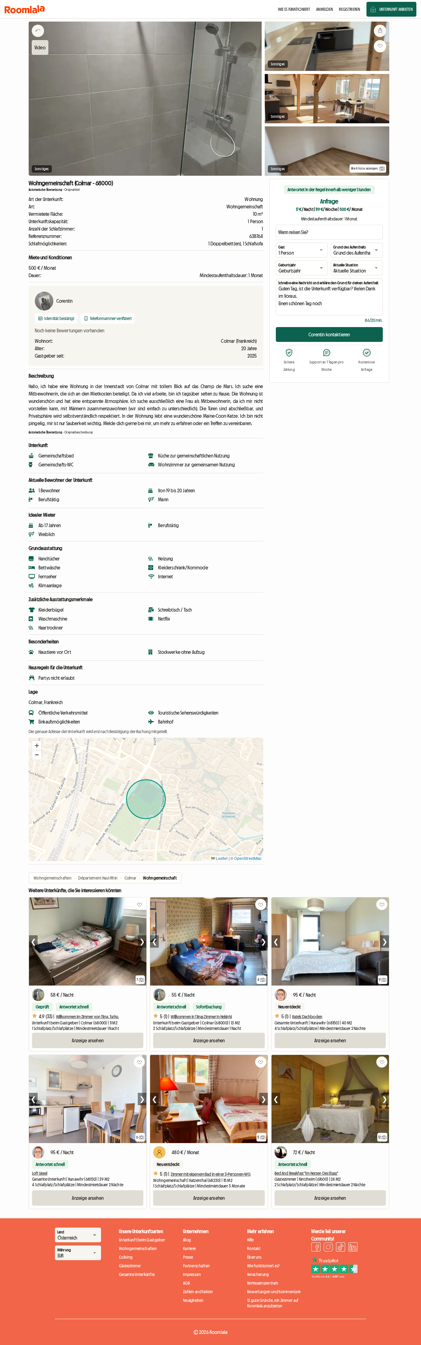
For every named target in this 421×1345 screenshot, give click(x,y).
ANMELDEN (324, 9)
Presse (188, 1257)
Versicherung (258, 1274)
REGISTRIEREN (349, 9)
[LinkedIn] (353, 1247)
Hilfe (250, 1240)
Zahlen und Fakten (198, 1292)
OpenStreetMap (247, 858)
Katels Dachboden (307, 1017)
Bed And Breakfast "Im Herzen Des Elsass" (306, 1173)
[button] (36, 745)
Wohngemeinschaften (138, 1248)
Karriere (189, 1248)
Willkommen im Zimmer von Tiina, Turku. (87, 1017)
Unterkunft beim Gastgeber (142, 1240)
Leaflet (221, 858)
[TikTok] (340, 1247)
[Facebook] (316, 1247)
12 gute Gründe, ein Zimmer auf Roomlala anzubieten (272, 1303)
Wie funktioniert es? (263, 1266)
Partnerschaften (196, 1266)
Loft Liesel (39, 1173)
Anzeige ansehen (87, 1040)
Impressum (192, 1274)
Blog (187, 1240)
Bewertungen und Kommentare (273, 1292)
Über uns (254, 1257)
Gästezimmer (130, 1266)
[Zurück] (38, 38)
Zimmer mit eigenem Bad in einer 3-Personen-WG (210, 1174)
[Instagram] (328, 1247)
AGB (186, 1283)
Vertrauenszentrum (262, 1283)
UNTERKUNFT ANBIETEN (396, 9)
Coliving (126, 1257)
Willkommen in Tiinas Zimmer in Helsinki (201, 1017)
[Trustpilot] (334, 1276)
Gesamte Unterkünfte (137, 1274)
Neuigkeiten (193, 1300)
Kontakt (253, 1248)
